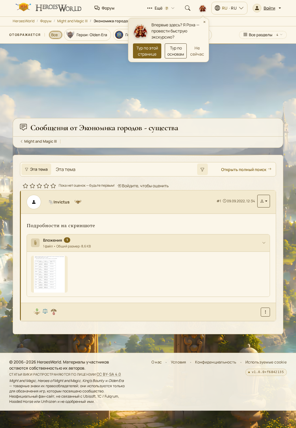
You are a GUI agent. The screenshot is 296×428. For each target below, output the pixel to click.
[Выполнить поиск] (202, 169)
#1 (219, 201)
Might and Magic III (72, 21)
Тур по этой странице (147, 51)
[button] (266, 8)
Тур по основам (175, 51)
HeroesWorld (23, 21)
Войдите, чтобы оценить (145, 185)
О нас (156, 362)
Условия (178, 362)
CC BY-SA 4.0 (109, 374)
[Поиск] (187, 8)
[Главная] (48, 8)
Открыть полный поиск (243, 169)
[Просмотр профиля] (36, 202)
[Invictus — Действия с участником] (263, 201)
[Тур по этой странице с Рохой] (202, 8)
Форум (45, 21)
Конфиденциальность (215, 362)
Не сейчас (197, 51)
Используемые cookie (266, 362)
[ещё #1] (265, 312)
